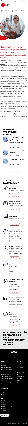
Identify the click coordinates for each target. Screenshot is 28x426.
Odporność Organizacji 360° (20, 372)
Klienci (3, 401)
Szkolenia (3, 404)
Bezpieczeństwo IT (6, 367)
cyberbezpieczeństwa (6, 88)
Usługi (3, 361)
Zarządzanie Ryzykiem (7, 376)
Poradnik (18, 364)
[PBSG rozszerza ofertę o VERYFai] (5, 161)
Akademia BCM (20, 376)
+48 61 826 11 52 (5, 1)
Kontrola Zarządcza (6, 374)
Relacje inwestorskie (12, 423)
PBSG (2, 398)
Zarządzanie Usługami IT (7, 382)
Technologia (5, 388)
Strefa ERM (19, 378)
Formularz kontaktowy (6, 406)
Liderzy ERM (4, 415)
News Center (19, 367)
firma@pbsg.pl (14, 1)
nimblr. (3, 394)
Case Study (19, 365)
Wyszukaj (5, 410)
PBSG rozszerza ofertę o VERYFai (17, 160)
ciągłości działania (18, 90)
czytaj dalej (16, 147)
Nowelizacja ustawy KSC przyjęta (17, 151)
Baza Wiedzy (20, 361)
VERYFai (3, 392)
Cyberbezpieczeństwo (7, 373)
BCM (22, 80)
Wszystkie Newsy (14, 171)
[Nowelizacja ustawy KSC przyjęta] (5, 152)
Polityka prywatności (22, 423)
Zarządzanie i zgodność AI (8, 384)
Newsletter (4, 408)
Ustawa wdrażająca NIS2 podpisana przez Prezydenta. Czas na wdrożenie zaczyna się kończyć (17, 141)
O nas (2, 402)
